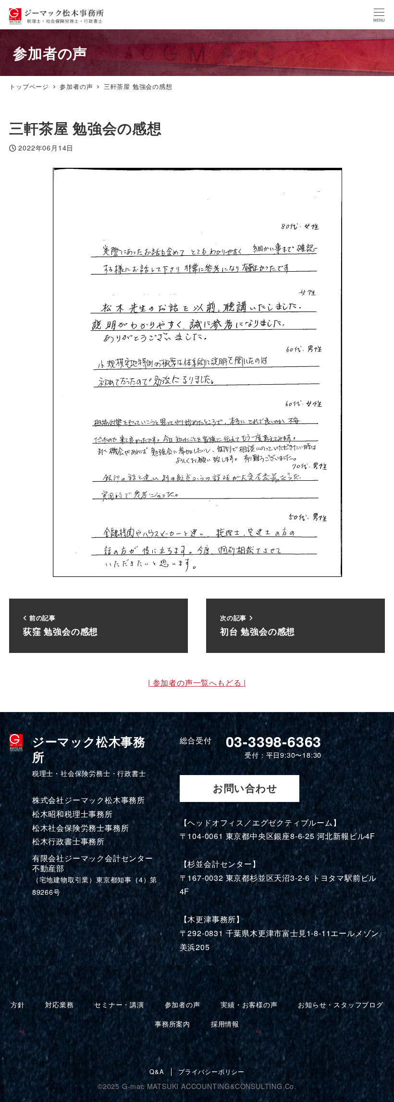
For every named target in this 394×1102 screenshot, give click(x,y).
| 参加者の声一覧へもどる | (197, 682)
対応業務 (59, 1004)
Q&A (156, 1072)
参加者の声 (182, 1004)
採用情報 (225, 1023)
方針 (18, 1004)
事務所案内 (172, 1023)
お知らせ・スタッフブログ (340, 1004)
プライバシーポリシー (211, 1072)
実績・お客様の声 (249, 1004)
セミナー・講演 (119, 1004)
